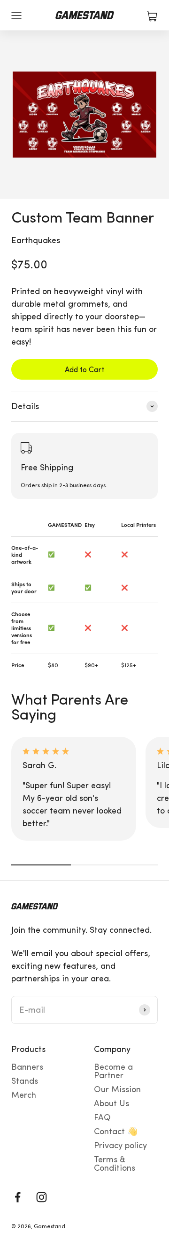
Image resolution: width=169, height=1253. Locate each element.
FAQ (102, 1117)
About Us (111, 1103)
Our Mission (117, 1089)
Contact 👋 (116, 1131)
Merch (23, 1095)
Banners (27, 1067)
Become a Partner (113, 1071)
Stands (24, 1081)
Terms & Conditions (114, 1163)
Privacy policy (120, 1145)
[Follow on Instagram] (41, 1197)
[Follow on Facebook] (17, 1197)
